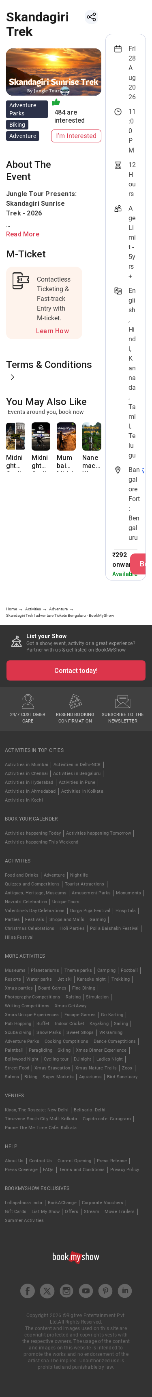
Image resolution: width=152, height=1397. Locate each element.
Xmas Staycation (52, 1068)
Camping (106, 970)
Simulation (97, 997)
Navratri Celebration (26, 901)
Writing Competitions (27, 1006)
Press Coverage (21, 1169)
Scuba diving (18, 1032)
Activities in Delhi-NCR (77, 764)
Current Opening (75, 1160)
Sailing (121, 1023)
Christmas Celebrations (29, 928)
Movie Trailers (120, 1211)
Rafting (73, 997)
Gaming (98, 919)
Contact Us (40, 1160)
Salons (12, 1077)
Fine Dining (83, 988)
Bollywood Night (22, 1059)
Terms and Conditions (82, 1169)
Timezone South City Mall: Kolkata (41, 1118)
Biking (30, 1077)
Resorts (13, 979)
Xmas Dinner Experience (101, 1050)
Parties (12, 919)
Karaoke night (91, 979)
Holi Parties (72, 928)
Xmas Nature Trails (96, 1068)
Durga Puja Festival (90, 910)
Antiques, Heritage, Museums (35, 893)
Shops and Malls (66, 919)
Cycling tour (56, 1059)
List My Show (46, 1211)
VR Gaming (111, 1032)
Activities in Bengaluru (77, 773)
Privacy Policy (124, 1169)
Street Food (17, 1068)
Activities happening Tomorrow (98, 833)
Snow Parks (48, 1032)
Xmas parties (19, 988)
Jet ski (65, 979)
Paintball (14, 1050)
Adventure (54, 875)
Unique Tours (65, 901)
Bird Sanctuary (122, 1077)
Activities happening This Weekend (42, 842)
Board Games (52, 988)
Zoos (127, 1068)
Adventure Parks (22, 1041)
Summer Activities (24, 1220)
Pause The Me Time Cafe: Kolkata (41, 1127)
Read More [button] (22, 234)
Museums (15, 970)
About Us (14, 1160)
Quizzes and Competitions (32, 884)
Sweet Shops (80, 1032)
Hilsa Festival (19, 937)
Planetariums (45, 970)
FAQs (48, 1169)
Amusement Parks (91, 893)
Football (129, 970)
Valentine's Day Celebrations (35, 910)
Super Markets (58, 1077)
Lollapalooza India (24, 1202)
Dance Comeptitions (115, 1041)
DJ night (82, 1059)
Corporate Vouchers (103, 1202)
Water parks (39, 979)
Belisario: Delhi (89, 1110)
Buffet (42, 1023)
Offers (71, 1211)
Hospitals (126, 910)
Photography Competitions (32, 997)
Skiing (64, 1050)
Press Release (112, 1160)
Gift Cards (15, 1211)
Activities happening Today (33, 833)
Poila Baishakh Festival (114, 928)
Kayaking (99, 1023)
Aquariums (90, 1077)
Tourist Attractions (85, 884)
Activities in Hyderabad (29, 782)
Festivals (34, 919)
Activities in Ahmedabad (30, 791)
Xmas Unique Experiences (32, 1014)
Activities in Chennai (26, 773)
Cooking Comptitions (66, 1041)
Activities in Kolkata (82, 791)
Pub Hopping (18, 1023)
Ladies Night (109, 1059)
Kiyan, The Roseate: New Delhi (37, 1110)
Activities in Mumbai (26, 764)
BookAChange (62, 1202)
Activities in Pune (77, 782)
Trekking (120, 979)
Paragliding (40, 1050)
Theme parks (78, 970)
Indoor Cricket (69, 1023)
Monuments (128, 893)
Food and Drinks (22, 875)
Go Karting (112, 1014)
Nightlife (79, 875)
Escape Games (80, 1014)
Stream (91, 1211)
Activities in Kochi (24, 800)
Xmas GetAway (70, 1006)
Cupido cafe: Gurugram (107, 1118)
